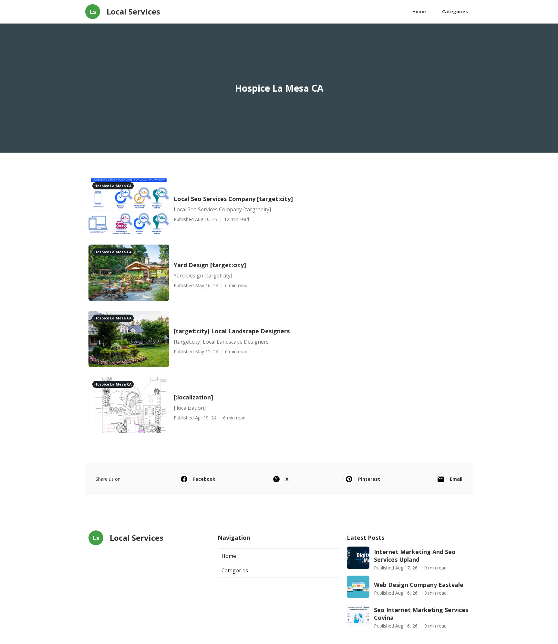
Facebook (204, 479)
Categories (455, 11)
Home (419, 11)
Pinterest (369, 479)
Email (456, 479)
